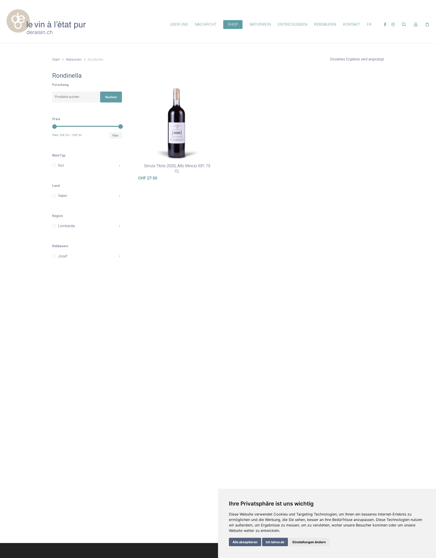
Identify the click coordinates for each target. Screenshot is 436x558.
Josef (62, 256)
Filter (115, 135)
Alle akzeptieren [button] (245, 542)
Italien (62, 196)
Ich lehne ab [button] (275, 542)
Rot (61, 165)
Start (56, 59)
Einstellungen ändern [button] (309, 542)
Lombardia (66, 226)
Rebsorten (74, 59)
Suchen (111, 97)
